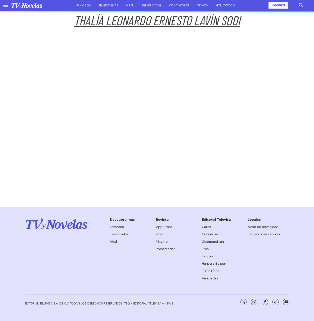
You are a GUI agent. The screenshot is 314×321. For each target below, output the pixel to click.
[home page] (27, 5)
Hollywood (225, 5)
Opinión (202, 5)
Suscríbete (278, 5)
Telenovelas (108, 5)
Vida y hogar (179, 5)
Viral (130, 5)
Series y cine (151, 5)
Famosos (83, 5)
